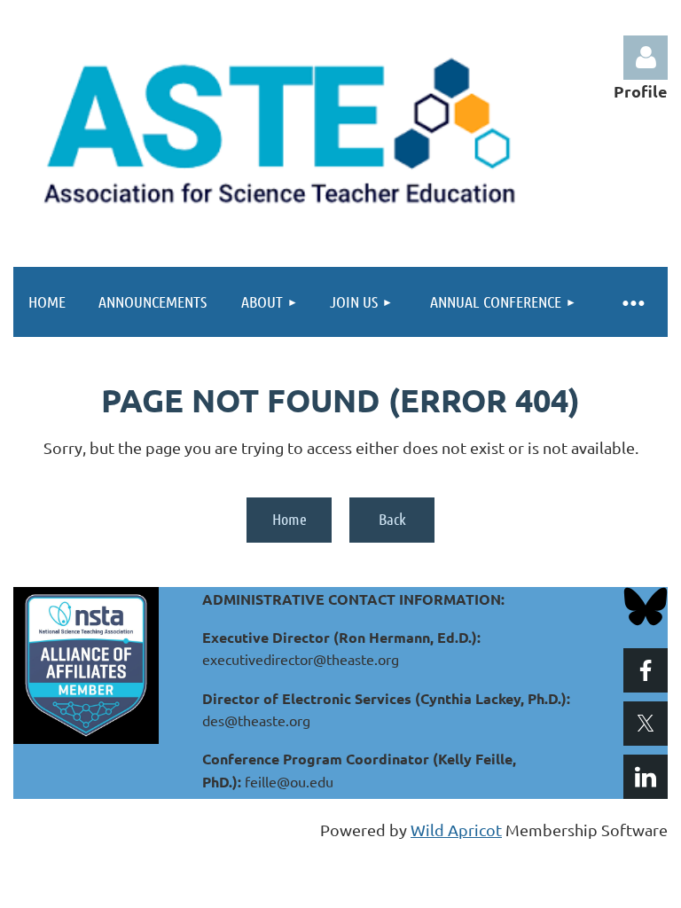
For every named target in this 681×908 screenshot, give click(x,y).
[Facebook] (645, 670)
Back (392, 518)
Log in (645, 57)
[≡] (632, 302)
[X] (645, 723)
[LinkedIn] (645, 777)
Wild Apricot (456, 829)
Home (289, 518)
